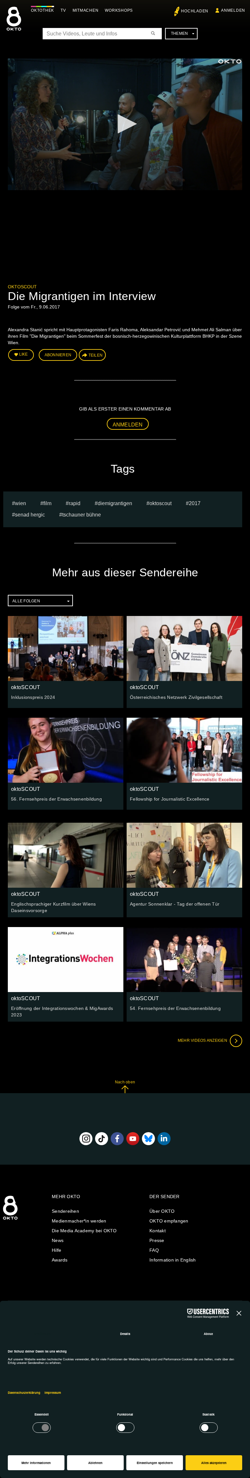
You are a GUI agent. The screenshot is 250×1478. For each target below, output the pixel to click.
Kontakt (157, 1230)
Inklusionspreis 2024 (33, 697)
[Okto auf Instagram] (85, 1138)
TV (63, 10)
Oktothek (42, 10)
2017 (195, 503)
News (57, 1240)
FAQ (154, 1250)
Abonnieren (58, 355)
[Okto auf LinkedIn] (164, 1138)
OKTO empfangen (168, 1220)
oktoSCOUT (22, 286)
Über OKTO (161, 1211)
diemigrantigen (115, 503)
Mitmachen (86, 10)
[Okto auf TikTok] (101, 1138)
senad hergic (30, 514)
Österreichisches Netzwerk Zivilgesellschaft (176, 697)
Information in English (172, 1259)
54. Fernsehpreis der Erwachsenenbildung (175, 1008)
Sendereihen (65, 1211)
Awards (60, 1259)
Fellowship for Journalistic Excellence (170, 799)
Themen (179, 33)
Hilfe (56, 1250)
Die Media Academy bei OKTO (84, 1230)
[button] (125, 124)
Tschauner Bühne (81, 514)
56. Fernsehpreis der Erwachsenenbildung (56, 799)
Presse (156, 1240)
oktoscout (160, 503)
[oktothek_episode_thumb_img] (65, 648)
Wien (20, 503)
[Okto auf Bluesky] (148, 1138)
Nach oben (125, 1082)
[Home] (10, 1220)
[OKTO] (14, 24)
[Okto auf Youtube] (132, 1138)
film (47, 503)
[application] (125, 124)
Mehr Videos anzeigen (203, 1040)
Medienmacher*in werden (79, 1220)
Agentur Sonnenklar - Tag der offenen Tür (174, 904)
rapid (74, 503)
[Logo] (230, 61)
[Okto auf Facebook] (117, 1138)
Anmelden (128, 424)
